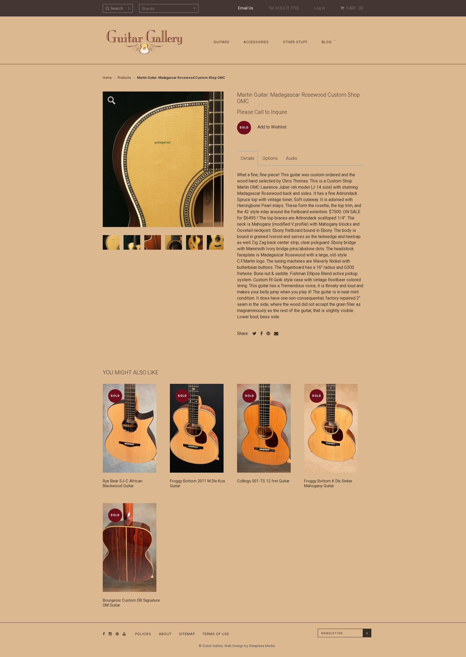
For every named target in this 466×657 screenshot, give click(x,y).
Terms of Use (216, 634)
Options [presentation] (270, 158)
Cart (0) (353, 8)
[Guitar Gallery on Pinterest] (116, 634)
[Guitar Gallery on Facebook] (104, 634)
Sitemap (187, 634)
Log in (319, 8)
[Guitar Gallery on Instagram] (109, 634)
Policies (143, 634)
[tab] (247, 158)
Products (124, 78)
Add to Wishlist (272, 127)
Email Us (245, 8)
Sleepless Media (262, 646)
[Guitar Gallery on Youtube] (123, 634)
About (165, 634)
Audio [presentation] (291, 158)
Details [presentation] (247, 158)
